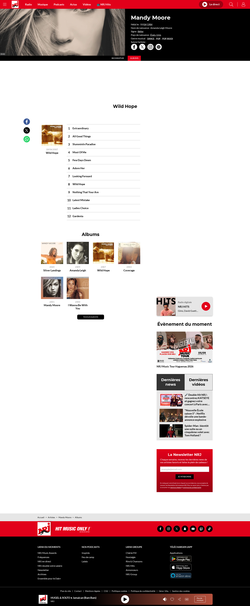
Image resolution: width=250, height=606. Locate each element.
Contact (78, 591)
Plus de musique (200, 599)
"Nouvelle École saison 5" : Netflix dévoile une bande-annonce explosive (196, 415)
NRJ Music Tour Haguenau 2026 (175, 366)
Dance (150, 38)
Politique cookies (119, 591)
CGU (106, 591)
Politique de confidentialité (143, 591)
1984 (149, 24)
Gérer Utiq (163, 591)
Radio (28, 4)
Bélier (141, 31)
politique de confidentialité (192, 487)
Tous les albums (90, 317)
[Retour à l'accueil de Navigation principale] (15, 4)
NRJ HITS (183, 306)
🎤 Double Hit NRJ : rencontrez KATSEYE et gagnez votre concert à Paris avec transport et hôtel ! (197, 401)
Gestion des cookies (181, 591)
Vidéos (87, 4)
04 (145, 24)
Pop (158, 38)
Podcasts (59, 4)
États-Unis (155, 34)
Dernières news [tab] (170, 382)
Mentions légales (92, 591)
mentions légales (175, 487)
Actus (73, 4)
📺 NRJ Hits (104, 4)
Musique (43, 4)
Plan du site (65, 591)
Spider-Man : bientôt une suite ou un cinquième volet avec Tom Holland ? (197, 430)
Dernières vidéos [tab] (198, 382)
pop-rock (167, 38)
